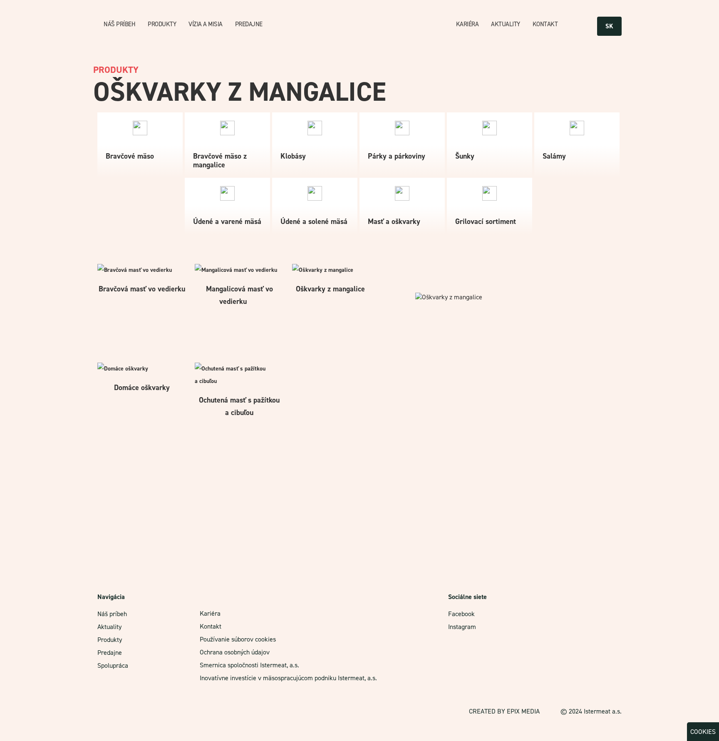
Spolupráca (112, 665)
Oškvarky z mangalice (330, 289)
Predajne (249, 24)
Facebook (461, 613)
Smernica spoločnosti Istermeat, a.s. (249, 665)
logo (363, 24)
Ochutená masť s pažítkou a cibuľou (239, 406)
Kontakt (545, 24)
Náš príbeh (119, 24)
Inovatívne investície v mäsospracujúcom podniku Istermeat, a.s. (288, 678)
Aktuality (505, 24)
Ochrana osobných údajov (235, 652)
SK (609, 26)
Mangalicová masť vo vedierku (239, 295)
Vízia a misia (205, 24)
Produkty (162, 24)
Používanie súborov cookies (238, 639)
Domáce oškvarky (142, 388)
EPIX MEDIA (523, 711)
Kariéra (467, 24)
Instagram (462, 626)
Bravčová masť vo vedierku (142, 289)
